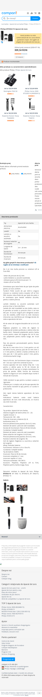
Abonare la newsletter (10, 627)
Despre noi (5, 574)
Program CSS (6, 652)
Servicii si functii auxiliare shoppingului (16, 625)
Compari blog (6, 579)
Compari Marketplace (9, 648)
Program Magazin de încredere (13, 645)
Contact (4, 576)
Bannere (5, 650)
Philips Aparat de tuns (23, 70)
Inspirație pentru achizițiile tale (13, 629)
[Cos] (35, 13)
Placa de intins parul (9, 592)
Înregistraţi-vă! (8, 659)
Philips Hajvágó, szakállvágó (15, 669)
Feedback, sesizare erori (10, 632)
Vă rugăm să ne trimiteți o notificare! (19, 264)
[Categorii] (28, 13)
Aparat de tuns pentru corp (11, 590)
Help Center (6, 643)
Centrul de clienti (8, 641)
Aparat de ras (6, 597)
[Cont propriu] (39, 13)
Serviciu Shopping (8, 654)
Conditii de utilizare (26, 673)
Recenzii (5, 537)
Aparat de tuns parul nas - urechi (14, 588)
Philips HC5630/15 (8, 609)
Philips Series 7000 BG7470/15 (12, 614)
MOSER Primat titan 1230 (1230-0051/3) (16, 611)
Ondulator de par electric (11, 594)
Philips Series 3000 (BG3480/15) (13, 607)
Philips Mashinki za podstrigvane (16, 666)
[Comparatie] (31, 13)
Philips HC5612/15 (8, 616)
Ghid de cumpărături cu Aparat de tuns (16, 599)
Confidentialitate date (9, 673)
